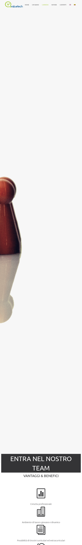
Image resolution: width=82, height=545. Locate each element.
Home (27, 5)
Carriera (45, 5)
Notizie (54, 5)
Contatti (63, 5)
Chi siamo (35, 5)
